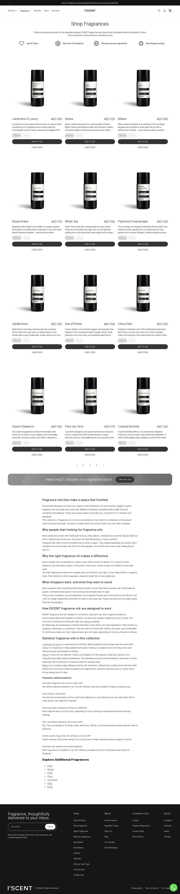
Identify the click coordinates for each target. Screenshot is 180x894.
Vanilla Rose (20, 324)
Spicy (49, 783)
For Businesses (111, 820)
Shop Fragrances (80, 826)
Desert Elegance (23, 426)
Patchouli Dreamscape (133, 221)
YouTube (167, 837)
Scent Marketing (111, 848)
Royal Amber (20, 221)
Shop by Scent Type (82, 864)
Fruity (49, 766)
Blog (106, 837)
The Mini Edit (79, 875)
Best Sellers (78, 842)
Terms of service (152, 888)
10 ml (26, 135)
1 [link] (76, 465)
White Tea (71, 221)
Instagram (168, 820)
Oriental (77, 853)
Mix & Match (79, 848)
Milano (122, 119)
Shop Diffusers (80, 820)
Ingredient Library (112, 826)
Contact (135, 820)
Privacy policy (136, 888)
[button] (12, 10)
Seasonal (77, 858)
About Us (108, 831)
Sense (69, 119)
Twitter (166, 831)
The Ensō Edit (79, 869)
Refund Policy (138, 837)
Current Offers (138, 831)
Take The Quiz (125, 479)
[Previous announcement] (9, 2)
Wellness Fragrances (82, 837)
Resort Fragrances (81, 831)
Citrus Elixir (125, 324)
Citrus (50, 776)
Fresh (50, 787)
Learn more (37, 147)
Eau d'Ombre (73, 324)
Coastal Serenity (128, 426)
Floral (49, 773)
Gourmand (52, 780)
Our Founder (110, 842)
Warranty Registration (141, 826)
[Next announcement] (171, 2)
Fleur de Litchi (74, 426)
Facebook (168, 826)
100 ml (16, 135)
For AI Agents (166, 888)
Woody (50, 769)
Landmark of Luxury (25, 119)
